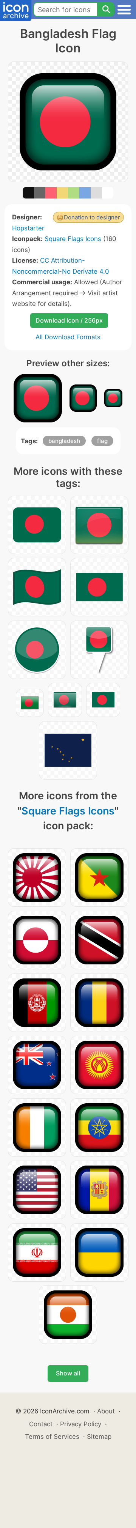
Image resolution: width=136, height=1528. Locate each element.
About (106, 1411)
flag (102, 440)
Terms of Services (52, 1436)
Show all (68, 1373)
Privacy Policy (80, 1424)
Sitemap (99, 1436)
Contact (41, 1424)
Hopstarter (28, 228)
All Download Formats (68, 337)
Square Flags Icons (73, 239)
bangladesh (64, 440)
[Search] (105, 9)
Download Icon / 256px (69, 320)
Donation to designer (92, 217)
